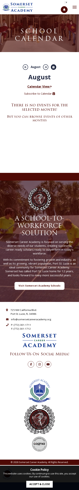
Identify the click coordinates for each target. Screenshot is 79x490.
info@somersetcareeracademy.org (31, 319)
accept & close (39, 484)
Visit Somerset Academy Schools (40, 285)
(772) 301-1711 (22, 324)
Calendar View (38, 86)
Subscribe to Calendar (38, 93)
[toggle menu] (75, 7)
